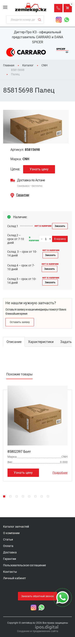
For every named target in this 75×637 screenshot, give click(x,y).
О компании (11, 533)
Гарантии (22, 195)
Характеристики (41, 342)
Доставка (10, 552)
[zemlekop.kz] (30, 7)
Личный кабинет (14, 578)
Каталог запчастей (16, 526)
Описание (13, 342)
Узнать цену (39, 169)
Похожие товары (19, 374)
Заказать (60, 226)
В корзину (60, 238)
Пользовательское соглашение (24, 565)
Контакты (10, 571)
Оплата (8, 546)
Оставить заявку (20, 322)
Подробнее (60, 472)
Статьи (8, 539)
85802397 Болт (19, 452)
